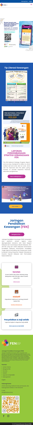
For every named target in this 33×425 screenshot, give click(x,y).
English (4, 380)
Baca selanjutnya (15, 176)
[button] (16, 35)
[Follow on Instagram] (8, 416)
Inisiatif (5, 373)
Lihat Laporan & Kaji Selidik (16, 326)
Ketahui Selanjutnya (16, 305)
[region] (16, 35)
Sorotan (5, 371)
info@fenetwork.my (7, 392)
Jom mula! (15, 206)
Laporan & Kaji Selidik (9, 375)
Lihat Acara (16, 282)
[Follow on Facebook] (4, 416)
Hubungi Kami (24, 1)
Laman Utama (7, 367)
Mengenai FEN (16, 234)
